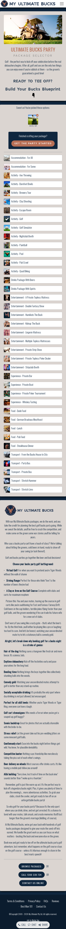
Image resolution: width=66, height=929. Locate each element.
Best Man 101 (27, 906)
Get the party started (33, 143)
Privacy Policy (34, 901)
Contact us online (33, 883)
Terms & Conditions (15, 901)
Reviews (55, 901)
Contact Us (41, 906)
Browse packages (32, 866)
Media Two (35, 920)
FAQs (46, 901)
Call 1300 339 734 (31, 874)
